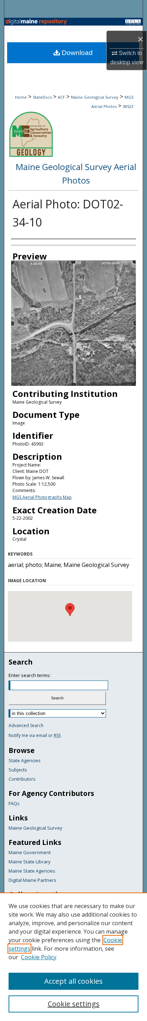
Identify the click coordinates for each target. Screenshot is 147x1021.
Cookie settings (74, 1004)
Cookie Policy (38, 957)
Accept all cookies (73, 981)
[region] (73, 956)
